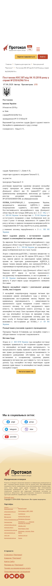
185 (44, 213)
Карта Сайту (9, 561)
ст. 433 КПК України (19, 342)
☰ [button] (38, 49)
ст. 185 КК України (26, 247)
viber (31, 429)
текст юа (6, 535)
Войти (42, 57)
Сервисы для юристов (23, 64)
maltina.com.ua (22, 535)
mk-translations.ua (9, 533)
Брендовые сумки (23, 528)
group (31, 422)
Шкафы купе (22, 526)
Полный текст (9, 497)
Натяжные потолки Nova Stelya (26, 532)
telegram (13, 429)
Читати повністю (26, 372)
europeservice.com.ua (10, 530)
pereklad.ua (21, 514)
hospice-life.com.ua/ (24, 516)
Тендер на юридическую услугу (17, 568)
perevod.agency (8, 527)
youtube (13, 437)
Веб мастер (7, 517)
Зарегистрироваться (26, 57)
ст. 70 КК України (39, 215)
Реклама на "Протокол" (13, 565)
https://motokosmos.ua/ (11, 519)
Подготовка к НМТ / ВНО (25, 511)
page (13, 422)
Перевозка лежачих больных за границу (26, 522)
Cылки (20, 538)
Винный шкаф (22, 508)
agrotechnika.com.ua (10, 525)
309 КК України (12, 215)
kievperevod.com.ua (10, 538)
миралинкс (7, 514)
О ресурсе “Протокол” (13, 555)
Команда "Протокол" (12, 558)
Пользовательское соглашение (17, 571)
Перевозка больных (24, 519)
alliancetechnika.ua (10, 511)
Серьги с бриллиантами (11, 508)
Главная (9, 64)
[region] (26, 22)
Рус (29, 47)
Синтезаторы (8, 522)
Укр (29, 49)
